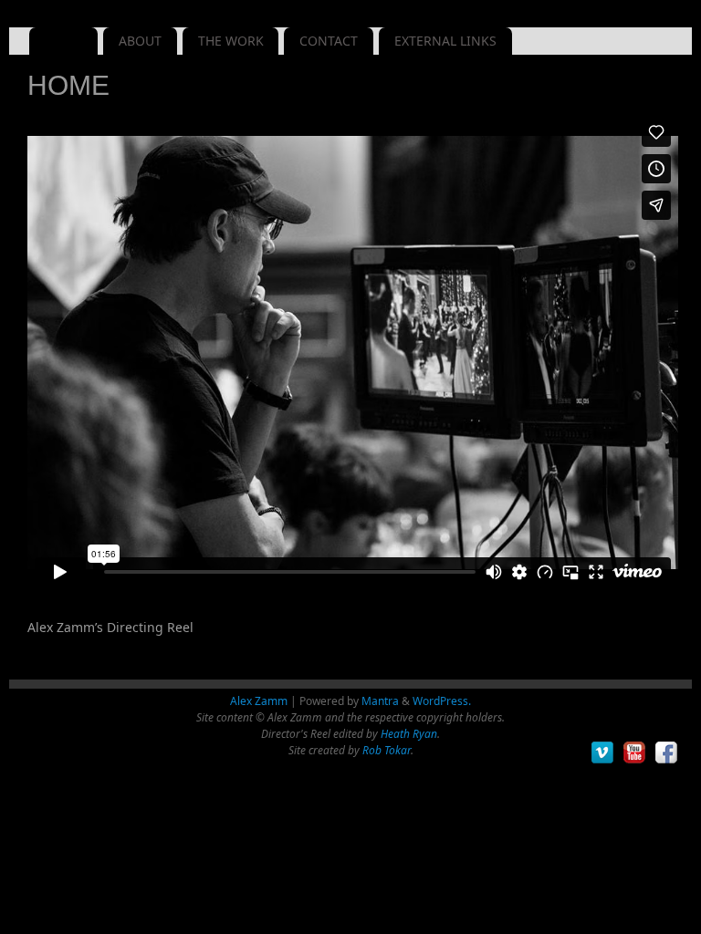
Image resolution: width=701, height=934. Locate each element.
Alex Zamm (259, 701)
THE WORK (231, 40)
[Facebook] (666, 753)
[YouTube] (634, 753)
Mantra (380, 701)
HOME (64, 40)
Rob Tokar (386, 750)
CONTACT (328, 40)
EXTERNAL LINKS (445, 40)
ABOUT (140, 40)
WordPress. (442, 701)
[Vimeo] (602, 753)
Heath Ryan (409, 734)
